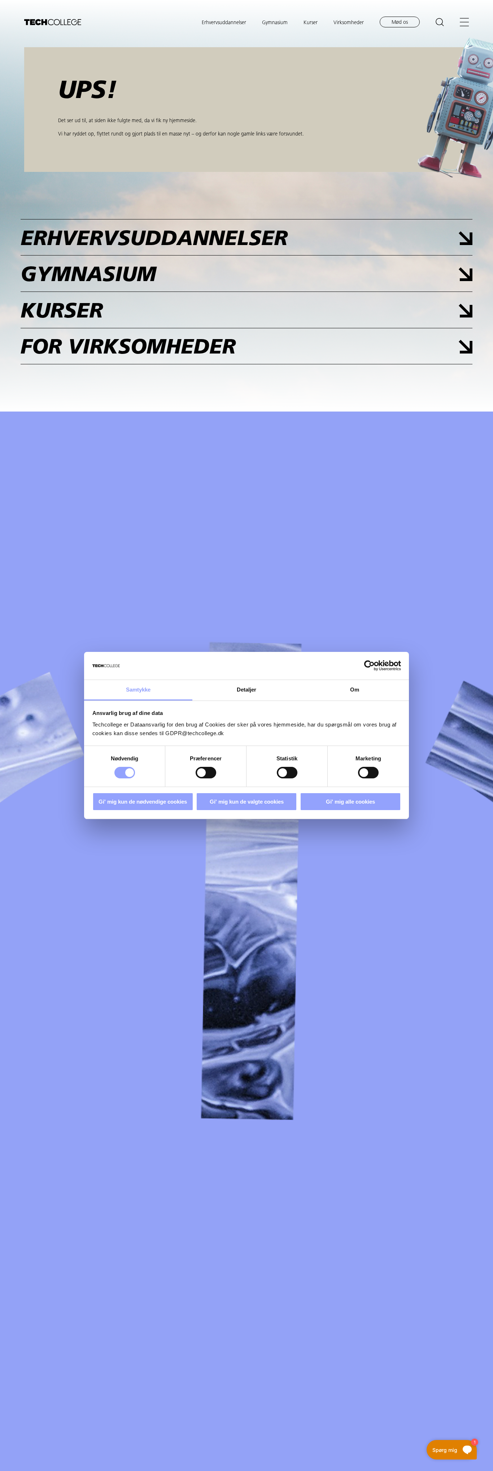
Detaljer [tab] (247, 689)
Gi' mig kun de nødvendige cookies (143, 802)
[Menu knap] (464, 22)
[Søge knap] (440, 22)
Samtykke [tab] (138, 689)
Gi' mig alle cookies (350, 802)
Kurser (311, 23)
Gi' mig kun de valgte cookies (247, 802)
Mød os (400, 22)
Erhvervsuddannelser (224, 23)
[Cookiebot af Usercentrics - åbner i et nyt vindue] (369, 665)
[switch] (206, 772)
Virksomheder (348, 23)
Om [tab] (354, 689)
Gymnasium (275, 23)
